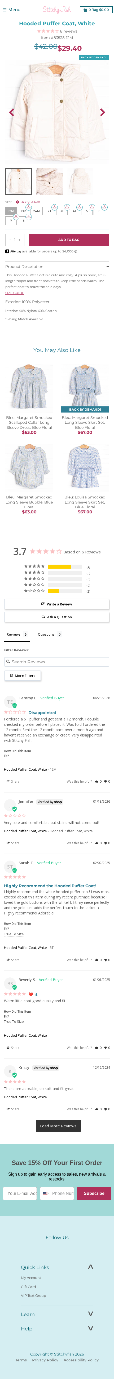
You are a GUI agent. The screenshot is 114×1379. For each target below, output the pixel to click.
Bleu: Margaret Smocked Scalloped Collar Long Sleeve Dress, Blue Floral (29, 422)
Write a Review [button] (59, 604)
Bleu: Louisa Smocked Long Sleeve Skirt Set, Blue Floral (84, 502)
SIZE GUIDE (14, 293)
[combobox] (45, 1193)
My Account (31, 1277)
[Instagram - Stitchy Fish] (57, 1248)
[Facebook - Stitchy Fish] (46, 1248)
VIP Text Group (33, 1295)
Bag (99, 10)
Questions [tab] (46, 634)
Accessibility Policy (81, 1360)
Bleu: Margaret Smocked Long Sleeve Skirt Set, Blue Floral (85, 422)
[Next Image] (103, 112)
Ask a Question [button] (59, 617)
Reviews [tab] (13, 634)
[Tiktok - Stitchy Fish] (68, 1248)
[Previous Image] (11, 112)
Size (22, 202)
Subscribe (94, 1193)
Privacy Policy (45, 1360)
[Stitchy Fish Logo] (57, 10)
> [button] (58, 1126)
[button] (98, 781)
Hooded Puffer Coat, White (25, 769)
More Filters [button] (24, 675)
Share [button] (15, 781)
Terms (21, 1360)
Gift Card (28, 1287)
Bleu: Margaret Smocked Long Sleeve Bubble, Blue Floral (29, 502)
